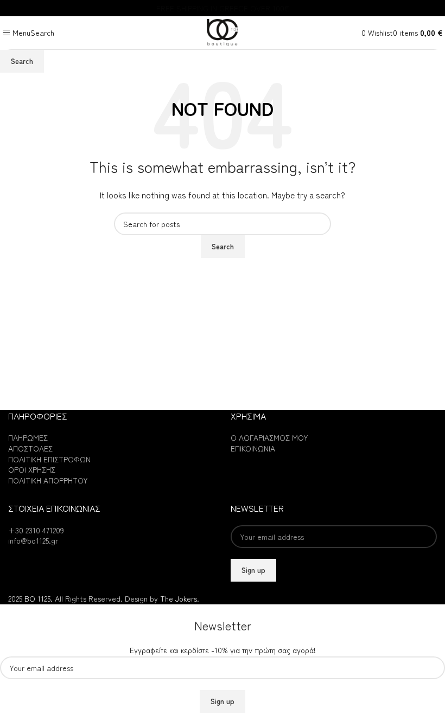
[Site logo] (222, 30)
